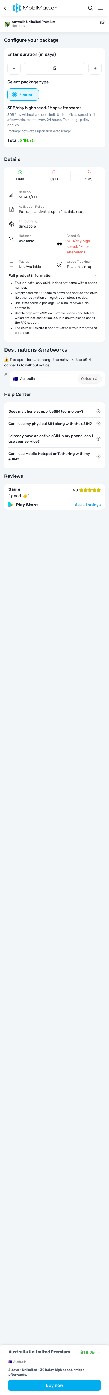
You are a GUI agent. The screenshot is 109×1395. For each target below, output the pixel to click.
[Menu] (100, 8)
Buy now (54, 1385)
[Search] (90, 8)
